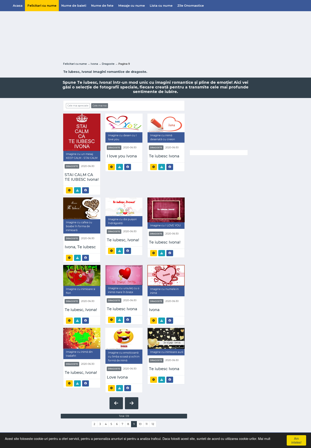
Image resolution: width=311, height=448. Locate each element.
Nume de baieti (73, 5)
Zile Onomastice (190, 5)
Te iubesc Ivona (164, 156)
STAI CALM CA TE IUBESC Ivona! (82, 177)
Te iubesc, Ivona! (123, 240)
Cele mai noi (100, 105)
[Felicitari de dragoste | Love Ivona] (124, 338)
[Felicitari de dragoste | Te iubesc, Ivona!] (124, 206)
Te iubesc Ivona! (164, 242)
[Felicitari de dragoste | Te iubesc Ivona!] (166, 209)
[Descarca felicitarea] (77, 190)
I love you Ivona (122, 156)
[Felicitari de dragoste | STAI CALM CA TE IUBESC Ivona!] (81, 132)
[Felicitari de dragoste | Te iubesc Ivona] (166, 122)
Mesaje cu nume (131, 5)
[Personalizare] (69, 190)
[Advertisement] (155, 36)
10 (140, 424)
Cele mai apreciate (77, 105)
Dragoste (108, 63)
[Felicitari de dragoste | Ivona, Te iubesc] (81, 208)
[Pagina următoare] (131, 403)
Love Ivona (117, 377)
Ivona (94, 63)
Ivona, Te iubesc (80, 247)
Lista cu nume (161, 5)
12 (153, 424)
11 (147, 424)
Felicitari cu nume (41, 5)
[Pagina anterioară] (116, 403)
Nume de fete (102, 5)
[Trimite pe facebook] (85, 190)
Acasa (18, 5)
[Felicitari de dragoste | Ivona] (166, 275)
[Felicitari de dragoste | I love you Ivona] (124, 122)
